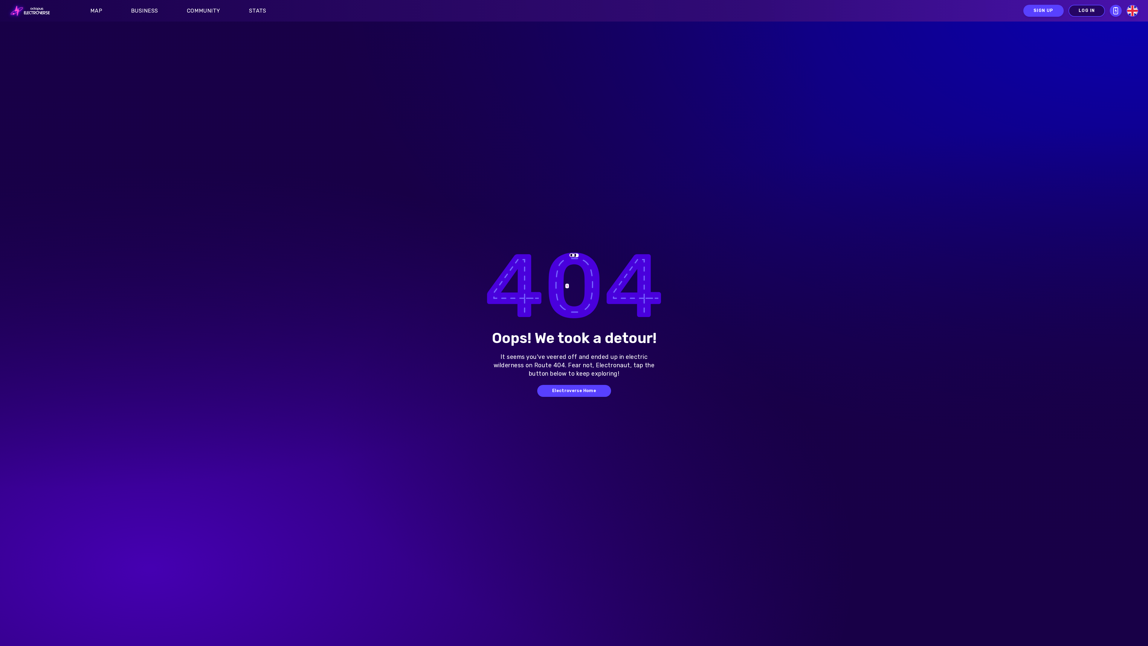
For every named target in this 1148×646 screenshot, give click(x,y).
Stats (257, 10)
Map (96, 10)
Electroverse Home (574, 390)
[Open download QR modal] (1116, 11)
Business (144, 10)
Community (203, 10)
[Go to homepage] (28, 10)
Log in (1087, 10)
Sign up (1043, 10)
